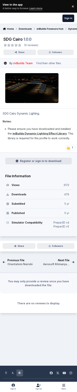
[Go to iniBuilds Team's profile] (5, 63)
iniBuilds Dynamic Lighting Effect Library (40, 133)
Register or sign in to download (40, 161)
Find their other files (48, 63)
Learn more (7, 6)
